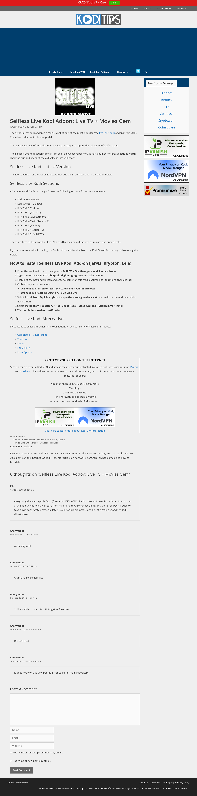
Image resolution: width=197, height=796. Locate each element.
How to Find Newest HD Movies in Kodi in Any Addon (39, 439)
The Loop (22, 339)
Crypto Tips (55, 72)
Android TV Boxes (164, 8)
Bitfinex (166, 100)
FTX (166, 107)
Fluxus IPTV (24, 347)
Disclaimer (155, 782)
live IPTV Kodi (107, 132)
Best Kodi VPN (77, 72)
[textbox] (78, 290)
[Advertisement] (98, 48)
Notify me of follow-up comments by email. (37, 752)
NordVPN (134, 8)
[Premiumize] (166, 190)
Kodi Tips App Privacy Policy (176, 782)
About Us (144, 782)
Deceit (21, 343)
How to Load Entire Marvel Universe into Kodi (35, 442)
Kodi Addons (19, 436)
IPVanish (134, 367)
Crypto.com (166, 120)
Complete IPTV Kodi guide (32, 334)
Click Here (114, 3)
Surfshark (147, 8)
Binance (167, 93)
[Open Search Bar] (147, 72)
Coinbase (166, 113)
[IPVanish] (75, 426)
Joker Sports (24, 352)
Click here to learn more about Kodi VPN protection (75, 430)
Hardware (122, 72)
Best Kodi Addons (99, 72)
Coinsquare (166, 127)
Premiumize (181, 8)
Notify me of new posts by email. (31, 760)
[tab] (161, 83)
